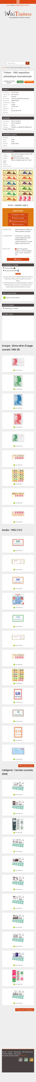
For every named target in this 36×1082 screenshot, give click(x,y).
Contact (10, 1052)
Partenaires (17, 1052)
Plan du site (17, 1054)
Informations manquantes (19, 221)
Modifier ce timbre (18, 214)
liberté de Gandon (19, 158)
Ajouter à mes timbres (12, 297)
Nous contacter (19, 224)
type (27, 158)
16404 (12, 5)
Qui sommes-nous (27, 1052)
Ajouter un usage (18, 218)
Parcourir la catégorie (25, 1010)
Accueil (3, 67)
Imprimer (19, 259)
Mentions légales (7, 1054)
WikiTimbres (22, 1055)
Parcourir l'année (27, 766)
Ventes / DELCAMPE (11, 270)
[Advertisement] (18, 38)
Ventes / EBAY (9, 268)
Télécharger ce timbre (11, 308)
